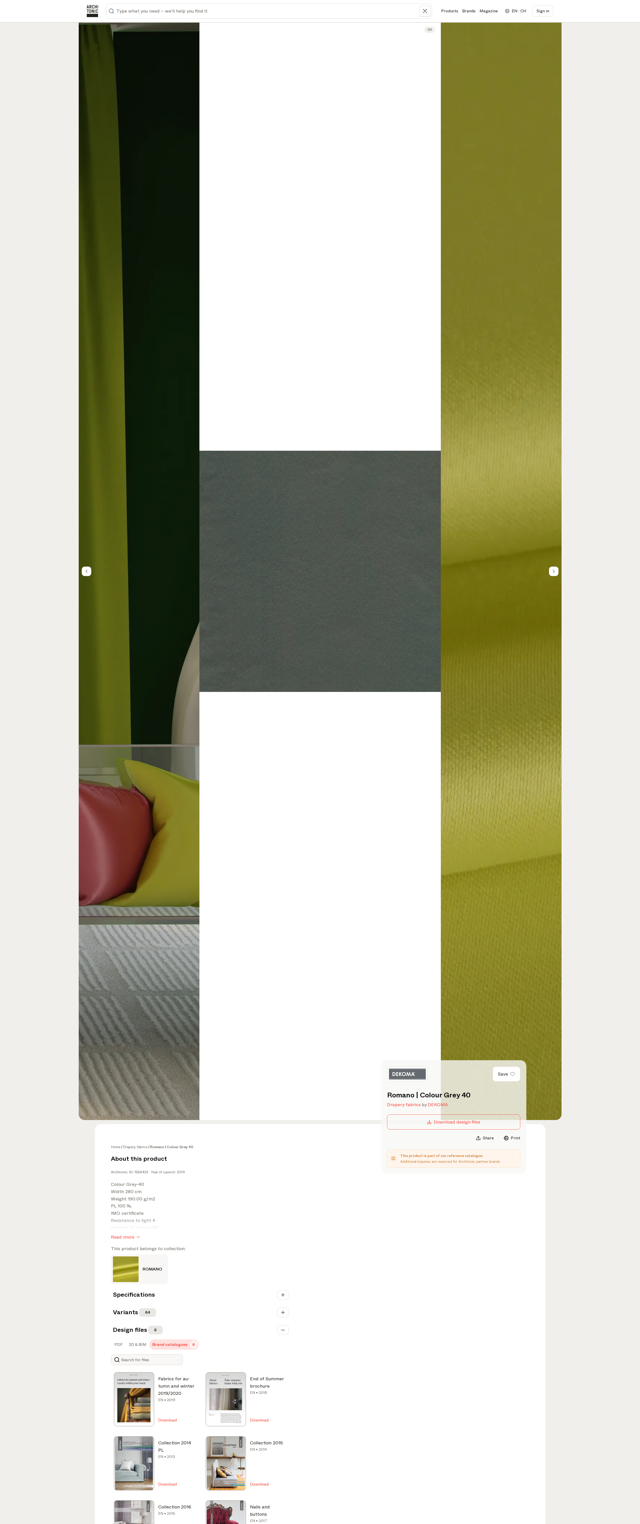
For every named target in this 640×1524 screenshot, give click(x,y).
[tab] (118, 1344)
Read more (122, 1237)
